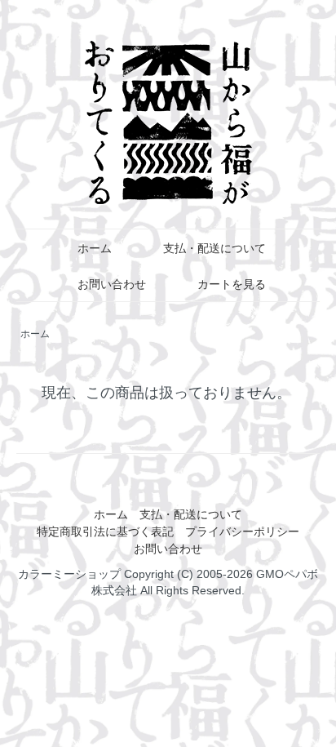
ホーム (94, 248)
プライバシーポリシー (242, 531)
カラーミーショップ (69, 573)
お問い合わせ (111, 284)
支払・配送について (214, 248)
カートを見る (231, 284)
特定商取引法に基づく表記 (105, 531)
